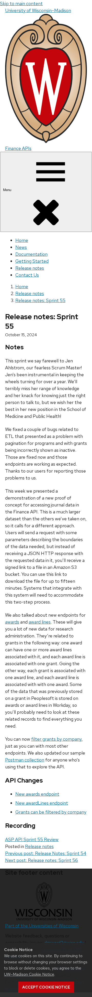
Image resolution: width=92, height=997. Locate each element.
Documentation (31, 254)
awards (12, 622)
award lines (40, 622)
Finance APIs (18, 148)
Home (21, 240)
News (21, 247)
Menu (7, 190)
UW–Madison (38, 10)
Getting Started (32, 261)
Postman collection (24, 760)
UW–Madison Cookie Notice (29, 974)
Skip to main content (21, 3)
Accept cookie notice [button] (46, 987)
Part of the (41, 926)
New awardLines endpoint (41, 803)
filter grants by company (56, 739)
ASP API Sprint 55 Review (32, 839)
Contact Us (27, 275)
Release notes (29, 268)
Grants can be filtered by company (50, 812)
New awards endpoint (37, 794)
